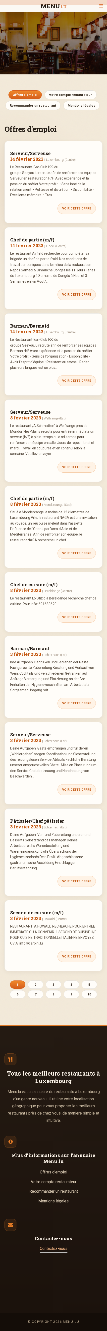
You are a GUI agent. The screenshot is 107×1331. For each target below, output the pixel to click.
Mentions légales (81, 105)
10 (89, 994)
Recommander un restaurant (33, 105)
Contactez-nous (53, 1248)
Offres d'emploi (25, 95)
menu (54, 6)
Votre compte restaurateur (70, 95)
